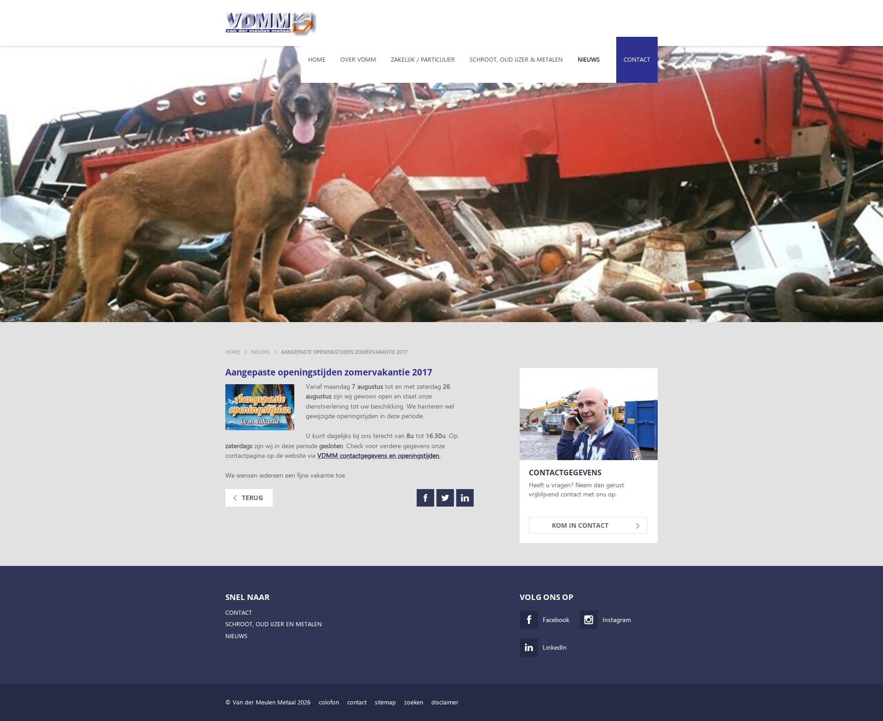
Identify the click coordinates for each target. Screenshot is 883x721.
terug (252, 497)
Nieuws (589, 59)
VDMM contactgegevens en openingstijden (378, 455)
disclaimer (445, 702)
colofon (329, 702)
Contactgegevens (565, 473)
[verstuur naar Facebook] (425, 498)
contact (357, 702)
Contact (637, 59)
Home (317, 59)
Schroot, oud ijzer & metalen (516, 59)
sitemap (385, 702)
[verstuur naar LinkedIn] (465, 498)
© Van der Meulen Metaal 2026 (267, 702)
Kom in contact (580, 525)
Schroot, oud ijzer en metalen (273, 624)
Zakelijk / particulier (423, 59)
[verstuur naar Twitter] (445, 498)
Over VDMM (358, 59)
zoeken (413, 702)
